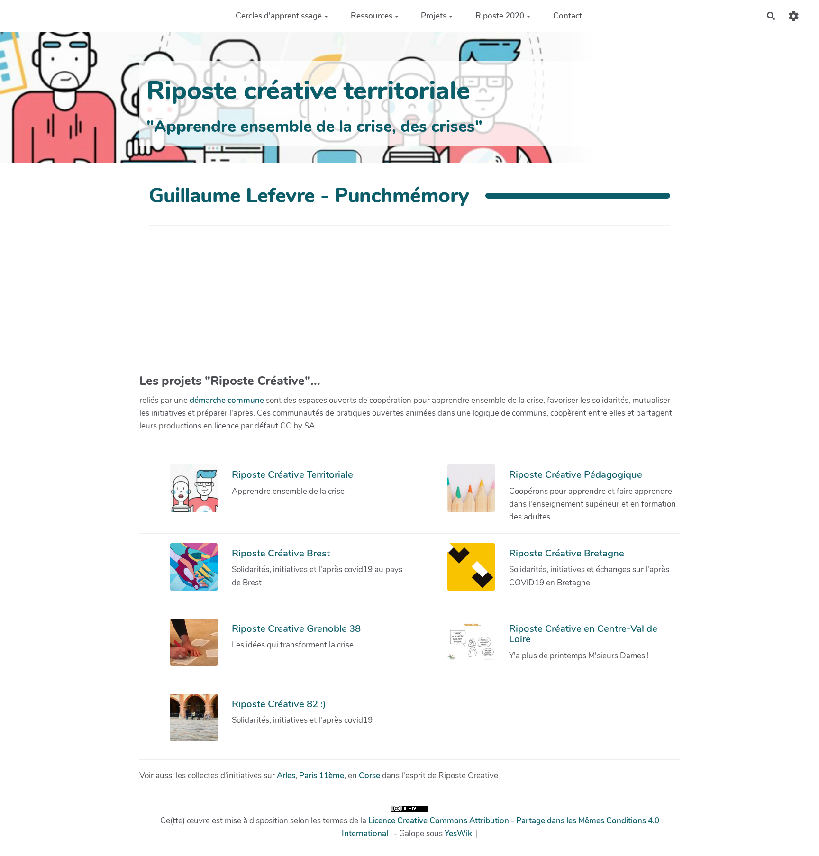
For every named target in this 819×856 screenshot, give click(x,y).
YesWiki (459, 833)
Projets (433, 15)
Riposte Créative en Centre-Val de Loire (583, 634)
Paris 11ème (321, 775)
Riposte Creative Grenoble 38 (296, 628)
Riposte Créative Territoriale (292, 474)
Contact (567, 15)
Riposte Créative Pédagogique (575, 474)
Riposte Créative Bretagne (566, 553)
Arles (286, 775)
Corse (369, 775)
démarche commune (227, 400)
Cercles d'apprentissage (279, 15)
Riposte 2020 (499, 15)
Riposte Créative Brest (281, 553)
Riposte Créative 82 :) (279, 703)
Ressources (371, 15)
